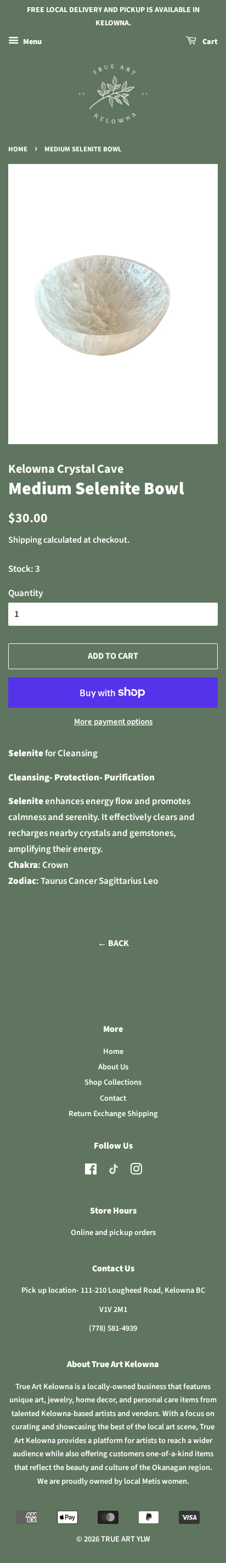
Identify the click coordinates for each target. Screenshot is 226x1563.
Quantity (25, 593)
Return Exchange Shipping (113, 1113)
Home (17, 149)
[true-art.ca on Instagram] (136, 1171)
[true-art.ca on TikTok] (113, 1172)
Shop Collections (113, 1082)
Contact (113, 1098)
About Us (113, 1067)
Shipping (25, 540)
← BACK (113, 943)
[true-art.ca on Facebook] (90, 1171)
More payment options (113, 722)
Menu (31, 41)
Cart (209, 41)
